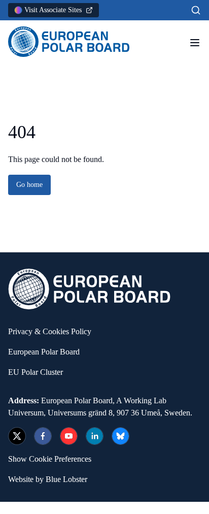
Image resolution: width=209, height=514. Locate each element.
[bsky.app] (120, 436)
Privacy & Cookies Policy (49, 331)
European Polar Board (44, 351)
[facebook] (43, 436)
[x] (17, 436)
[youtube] (69, 436)
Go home (29, 184)
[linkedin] (94, 436)
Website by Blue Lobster (47, 479)
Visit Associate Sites (53, 10)
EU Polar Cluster (35, 372)
